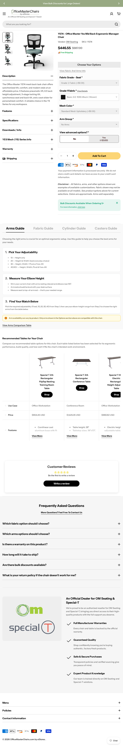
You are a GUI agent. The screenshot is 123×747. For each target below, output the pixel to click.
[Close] (117, 203)
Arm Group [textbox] (67, 119)
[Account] (111, 14)
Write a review (62, 483)
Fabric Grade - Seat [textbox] (71, 77)
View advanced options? (74, 132)
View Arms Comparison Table (16, 325)
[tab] (15, 229)
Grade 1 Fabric (74, 90)
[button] (4, 3)
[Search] (116, 24)
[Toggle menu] (4, 14)
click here (81, 207)
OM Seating (72, 41)
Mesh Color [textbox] (67, 105)
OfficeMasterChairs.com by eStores (27, 739)
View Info (73, 70)
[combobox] (61, 24)
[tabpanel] (61, 282)
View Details (82, 91)
